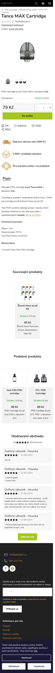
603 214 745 (15, 560)
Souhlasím (39, 666)
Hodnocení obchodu (27, 436)
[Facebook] (6, 568)
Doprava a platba (11, 634)
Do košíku (27, 115)
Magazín (7, 625)
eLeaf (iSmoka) (16, 28)
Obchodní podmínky (12, 638)
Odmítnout (13, 666)
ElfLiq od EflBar (33, 215)
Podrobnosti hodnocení (12, 25)
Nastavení (27, 657)
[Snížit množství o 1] (37, 107)
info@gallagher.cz (17, 554)
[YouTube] (12, 568)
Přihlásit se (12, 608)
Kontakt (6, 630)
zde (35, 650)
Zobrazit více (27, 536)
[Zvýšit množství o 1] (50, 107)
